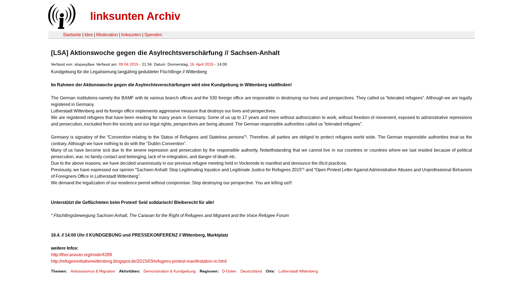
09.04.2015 (128, 64)
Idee (88, 34)
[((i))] (61, 27)
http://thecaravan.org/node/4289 (81, 254)
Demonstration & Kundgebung (170, 271)
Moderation (107, 34)
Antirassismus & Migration (93, 271)
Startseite (72, 34)
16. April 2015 (202, 64)
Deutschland (251, 271)
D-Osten (229, 271)
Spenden (153, 34)
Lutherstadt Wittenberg (298, 271)
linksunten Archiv (135, 16)
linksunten (131, 34)
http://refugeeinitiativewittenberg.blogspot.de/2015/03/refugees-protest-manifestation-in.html (139, 261)
